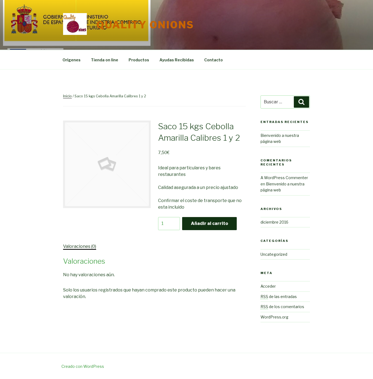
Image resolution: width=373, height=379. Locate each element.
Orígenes (72, 60)
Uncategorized (273, 254)
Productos (139, 60)
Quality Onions (145, 25)
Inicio (67, 96)
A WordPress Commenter (284, 177)
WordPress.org (274, 317)
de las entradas (278, 296)
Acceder (268, 286)
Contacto (213, 60)
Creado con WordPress (82, 366)
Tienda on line (104, 60)
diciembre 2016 (274, 222)
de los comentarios (282, 306)
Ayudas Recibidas (176, 60)
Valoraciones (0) (79, 246)
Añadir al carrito (209, 223)
